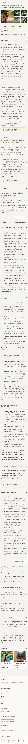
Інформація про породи (7, 721)
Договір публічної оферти (8, 733)
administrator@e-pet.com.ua (10, 704)
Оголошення (5, 648)
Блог (2, 714)
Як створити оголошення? (8, 716)
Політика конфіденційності (8, 728)
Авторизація (4, 725)
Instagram (5, 691)
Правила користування (7, 730)
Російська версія (5, 711)
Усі (24, 648)
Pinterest (5, 693)
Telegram (5, 696)
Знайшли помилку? (20, 217)
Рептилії (4, 2)
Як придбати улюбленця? (7, 719)
